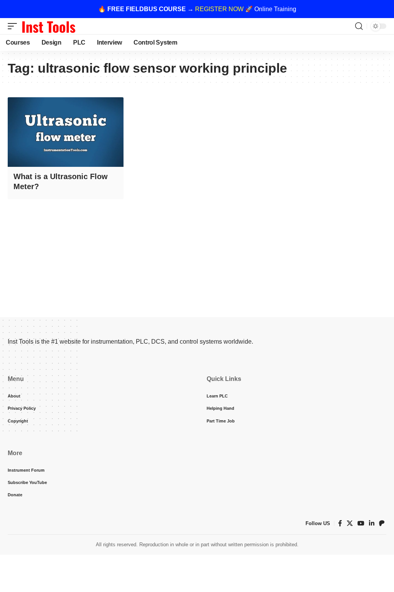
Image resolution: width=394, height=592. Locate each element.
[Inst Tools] (48, 26)
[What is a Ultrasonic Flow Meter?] (66, 132)
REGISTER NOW (219, 9)
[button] (14, 26)
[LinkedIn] (371, 523)
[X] (350, 523)
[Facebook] (340, 523)
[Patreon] (381, 523)
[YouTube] (361, 523)
